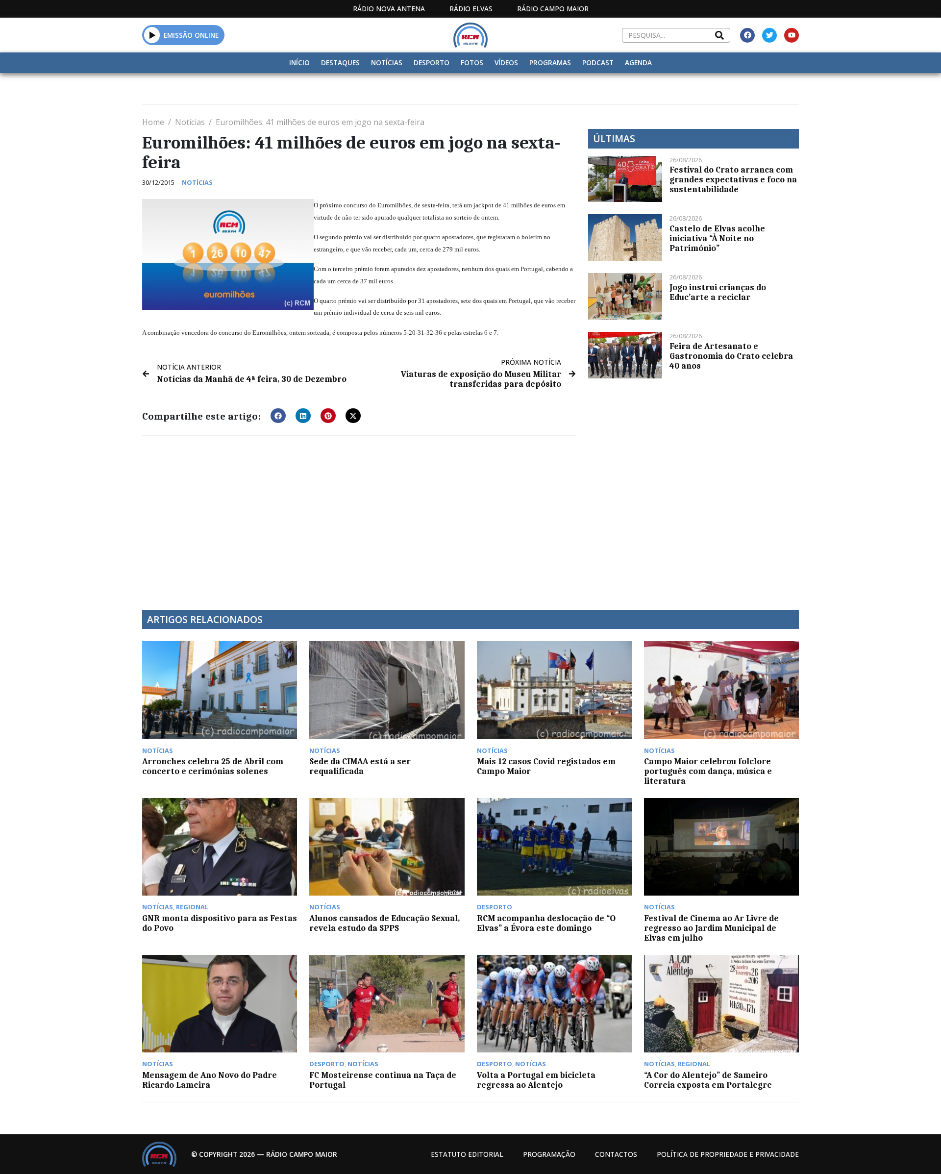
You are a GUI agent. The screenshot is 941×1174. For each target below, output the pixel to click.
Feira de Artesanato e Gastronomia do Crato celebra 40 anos (731, 356)
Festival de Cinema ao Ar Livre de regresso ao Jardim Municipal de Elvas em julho (711, 928)
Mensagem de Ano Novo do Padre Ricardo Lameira (209, 1080)
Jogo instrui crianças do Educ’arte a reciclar (717, 292)
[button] (152, 35)
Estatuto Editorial (467, 1154)
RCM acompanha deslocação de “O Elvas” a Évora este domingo (546, 923)
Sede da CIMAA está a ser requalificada (360, 766)
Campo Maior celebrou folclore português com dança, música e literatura (708, 771)
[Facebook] (747, 35)
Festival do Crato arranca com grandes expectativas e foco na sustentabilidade (733, 179)
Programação (549, 1154)
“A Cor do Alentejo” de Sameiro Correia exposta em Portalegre (708, 1080)
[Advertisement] (359, 516)
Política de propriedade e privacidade (728, 1154)
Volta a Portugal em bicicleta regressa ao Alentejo (536, 1080)
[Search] (719, 35)
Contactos (616, 1154)
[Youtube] (791, 35)
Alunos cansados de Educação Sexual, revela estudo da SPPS (384, 923)
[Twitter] (769, 35)
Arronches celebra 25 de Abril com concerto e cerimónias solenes (212, 766)
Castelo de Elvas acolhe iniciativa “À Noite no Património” (717, 238)
